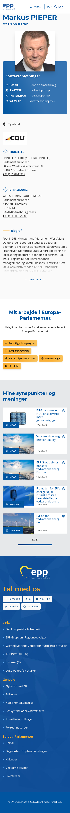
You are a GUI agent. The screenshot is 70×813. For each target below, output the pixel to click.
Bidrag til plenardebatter (22, 358)
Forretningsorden (17, 727)
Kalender (11, 759)
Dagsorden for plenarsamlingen (26, 751)
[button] (35, 279)
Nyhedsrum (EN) (16, 686)
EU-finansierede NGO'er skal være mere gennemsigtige (47, 415)
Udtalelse (14, 366)
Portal (10, 743)
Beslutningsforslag (19, 350)
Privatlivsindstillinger (19, 719)
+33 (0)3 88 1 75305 (15, 216)
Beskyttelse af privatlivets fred (25, 711)
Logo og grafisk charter (21, 670)
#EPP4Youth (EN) (17, 654)
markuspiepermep (40, 90)
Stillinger (11, 694)
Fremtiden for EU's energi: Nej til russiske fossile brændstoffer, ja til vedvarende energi (48, 495)
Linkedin (13, 606)
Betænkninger (53, 358)
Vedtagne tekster (17, 768)
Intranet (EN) (14, 662)
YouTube (45, 598)
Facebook (14, 598)
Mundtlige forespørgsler (22, 343)
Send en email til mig (43, 85)
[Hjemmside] (9, 7)
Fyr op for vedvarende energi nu (48, 519)
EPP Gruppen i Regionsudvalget (26, 637)
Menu (37, 7)
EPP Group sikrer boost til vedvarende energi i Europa (49, 467)
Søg (60, 6)
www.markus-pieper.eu (42, 101)
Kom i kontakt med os (19, 703)
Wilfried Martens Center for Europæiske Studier (36, 646)
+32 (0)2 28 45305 (14, 174)
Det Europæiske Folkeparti (23, 629)
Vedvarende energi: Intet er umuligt (48, 438)
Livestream (13, 776)
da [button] (48, 7)
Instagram (33, 606)
